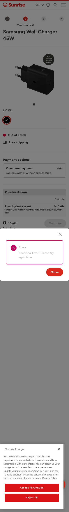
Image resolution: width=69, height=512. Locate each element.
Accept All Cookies (32, 487)
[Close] (60, 234)
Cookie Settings (13, 474)
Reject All (32, 497)
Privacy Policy (49, 478)
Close (55, 272)
